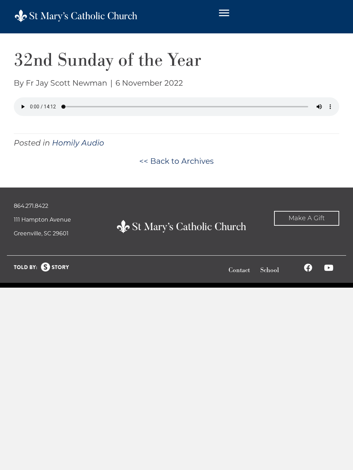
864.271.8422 (31, 206)
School (269, 270)
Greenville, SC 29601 (41, 233)
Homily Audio (78, 143)
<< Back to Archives (176, 161)
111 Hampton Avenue (42, 219)
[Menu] (224, 13)
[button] (306, 218)
